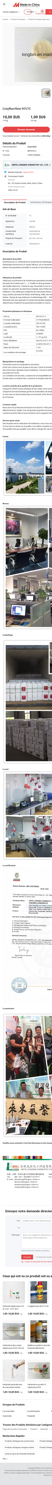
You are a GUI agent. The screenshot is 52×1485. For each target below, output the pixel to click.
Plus (5, 1458)
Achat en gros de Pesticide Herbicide (20, 1453)
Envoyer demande (26, 129)
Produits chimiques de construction (19, 1441)
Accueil (5, 19)
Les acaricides (8, 1411)
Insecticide (7, 1416)
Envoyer (27, 1257)
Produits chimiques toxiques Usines (19, 1447)
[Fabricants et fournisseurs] (26, 4)
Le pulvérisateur (33, 1411)
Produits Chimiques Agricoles (38, 19)
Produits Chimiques (18, 19)
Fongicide (31, 1416)
